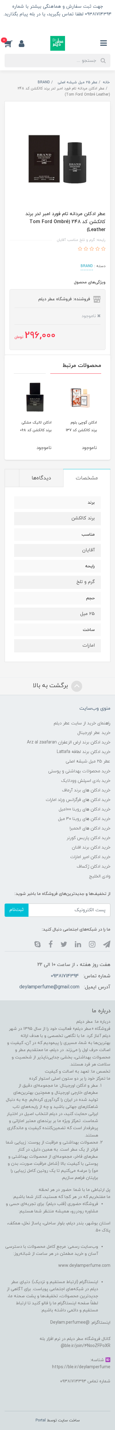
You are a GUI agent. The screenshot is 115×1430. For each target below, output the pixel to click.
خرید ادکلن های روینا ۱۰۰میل (84, 809)
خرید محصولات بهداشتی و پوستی (79, 771)
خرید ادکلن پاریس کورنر (88, 838)
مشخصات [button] (87, 478)
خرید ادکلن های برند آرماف (86, 790)
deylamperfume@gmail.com (49, 987)
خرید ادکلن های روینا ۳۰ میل (84, 819)
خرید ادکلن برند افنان (91, 847)
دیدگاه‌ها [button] (41, 478)
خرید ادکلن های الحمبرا (90, 828)
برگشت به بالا (51, 685)
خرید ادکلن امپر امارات (90, 857)
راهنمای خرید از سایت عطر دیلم (82, 723)
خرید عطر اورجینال (93, 733)
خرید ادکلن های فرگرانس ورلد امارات (78, 800)
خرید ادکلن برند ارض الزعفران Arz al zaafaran (68, 742)
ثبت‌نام (17, 910)
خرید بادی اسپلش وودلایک (85, 781)
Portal (41, 1420)
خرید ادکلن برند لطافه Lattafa (83, 752)
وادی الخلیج (99, 876)
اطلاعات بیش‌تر (57, 25)
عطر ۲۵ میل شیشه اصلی (88, 761)
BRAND (87, 266)
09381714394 (65, 976)
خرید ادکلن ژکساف (93, 866)
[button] (12, 43)
